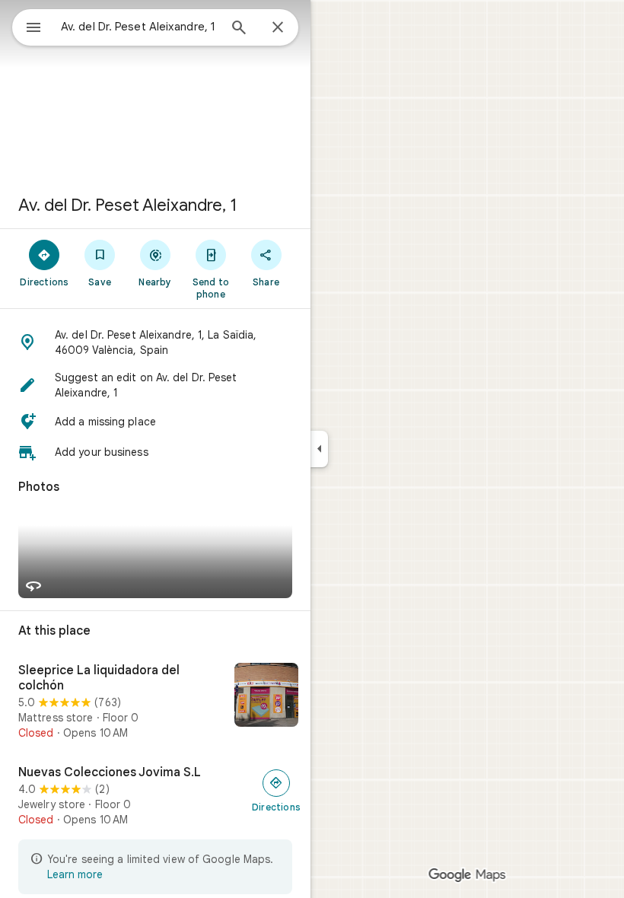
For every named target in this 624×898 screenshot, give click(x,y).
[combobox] (139, 27)
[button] (155, 342)
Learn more (75, 874)
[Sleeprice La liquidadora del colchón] (155, 702)
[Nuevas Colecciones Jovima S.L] (155, 796)
